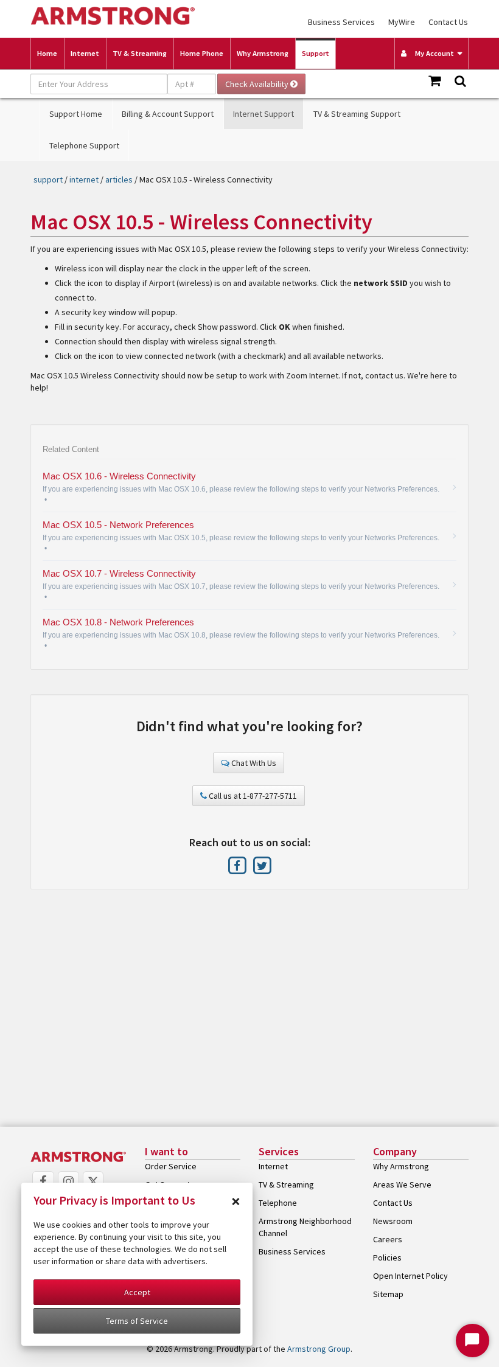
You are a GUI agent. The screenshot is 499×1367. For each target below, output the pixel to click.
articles (119, 179)
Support (315, 53)
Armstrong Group (319, 1348)
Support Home (75, 113)
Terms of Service (137, 1320)
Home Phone (201, 53)
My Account (432, 53)
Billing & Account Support (168, 113)
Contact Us (448, 21)
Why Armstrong (262, 53)
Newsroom (393, 1221)
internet (84, 179)
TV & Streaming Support (356, 113)
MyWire (401, 21)
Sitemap (388, 1294)
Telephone (278, 1202)
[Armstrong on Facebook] (238, 865)
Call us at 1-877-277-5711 (252, 795)
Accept (137, 1292)
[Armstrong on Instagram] (69, 1182)
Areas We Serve (402, 1184)
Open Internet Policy (410, 1275)
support (48, 179)
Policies (387, 1257)
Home (47, 53)
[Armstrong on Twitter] (262, 865)
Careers (387, 1239)
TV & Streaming (140, 53)
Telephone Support (84, 145)
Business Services (341, 21)
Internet (85, 53)
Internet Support (263, 113)
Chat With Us (252, 762)
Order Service (171, 1166)
